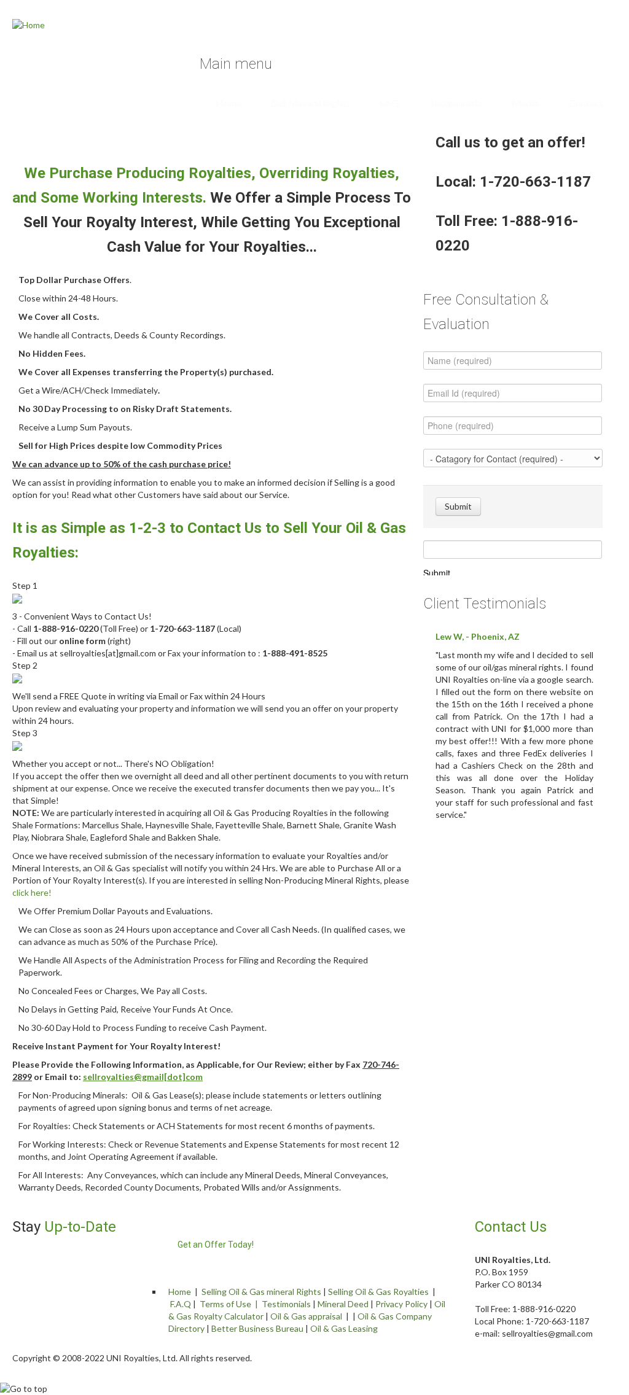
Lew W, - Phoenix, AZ (478, 636)
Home (229, 103)
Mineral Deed (343, 1304)
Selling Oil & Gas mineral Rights (261, 1291)
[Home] (28, 24)
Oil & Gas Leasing (344, 1328)
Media (525, 103)
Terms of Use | (231, 1304)
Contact (586, 103)
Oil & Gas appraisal (306, 1316)
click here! (32, 892)
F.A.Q (180, 1304)
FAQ (389, 103)
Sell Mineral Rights (311, 103)
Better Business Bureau (257, 1328)
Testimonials (455, 103)
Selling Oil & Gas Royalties (378, 1291)
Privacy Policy (401, 1304)
